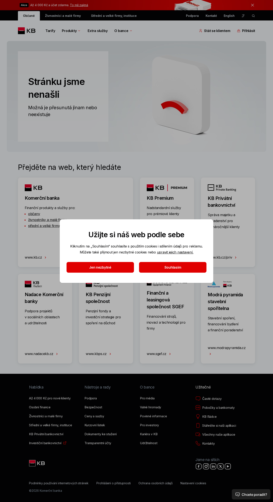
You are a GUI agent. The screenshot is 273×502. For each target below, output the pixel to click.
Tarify (50, 31)
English (229, 15)
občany (34, 214)
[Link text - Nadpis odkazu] (37, 463)
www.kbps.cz (97, 354)
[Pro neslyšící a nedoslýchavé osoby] (243, 15)
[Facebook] (198, 466)
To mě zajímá (79, 5)
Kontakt (211, 15)
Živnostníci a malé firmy (63, 15)
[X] (220, 466)
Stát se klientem (217, 31)
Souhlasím (172, 267)
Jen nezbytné (100, 267)
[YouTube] (227, 466)
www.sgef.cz (157, 354)
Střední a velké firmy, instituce (114, 15)
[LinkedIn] (213, 466)
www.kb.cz (34, 257)
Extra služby (97, 31)
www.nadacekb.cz (39, 354)
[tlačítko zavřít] (251, 5)
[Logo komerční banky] (28, 30)
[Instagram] (206, 466)
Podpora (192, 15)
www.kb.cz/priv (220, 257)
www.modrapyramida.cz (227, 348)
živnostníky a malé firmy (47, 220)
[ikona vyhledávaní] (253, 15)
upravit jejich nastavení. (175, 252)
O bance (121, 31)
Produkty (69, 31)
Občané (29, 15)
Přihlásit (248, 31)
